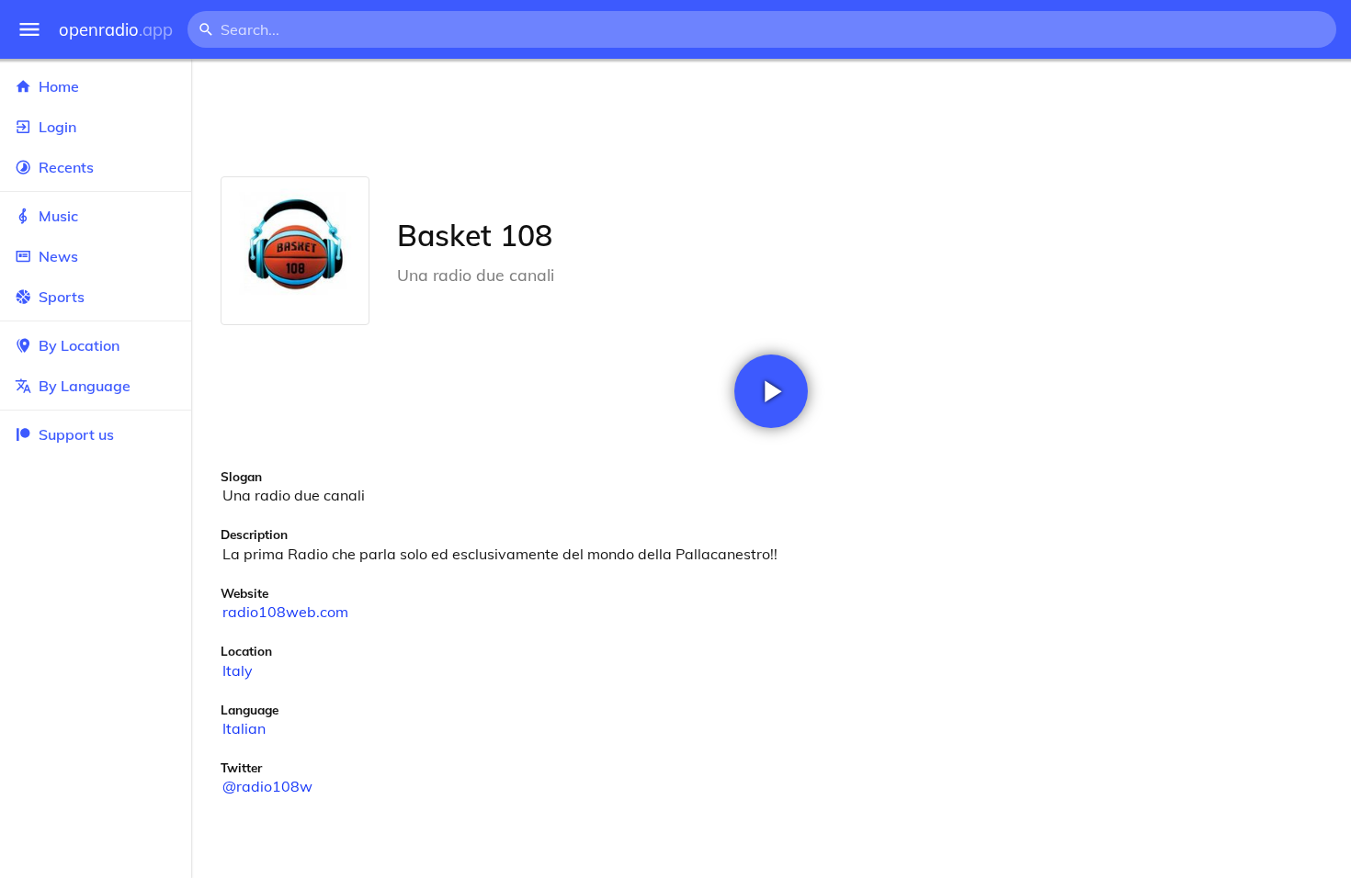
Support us (76, 434)
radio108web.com (285, 611)
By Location (79, 345)
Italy (237, 670)
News (58, 256)
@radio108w (267, 786)
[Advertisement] (771, 117)
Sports (62, 296)
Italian (244, 728)
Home (59, 86)
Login (57, 127)
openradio (116, 29)
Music (58, 216)
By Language (85, 386)
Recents (66, 167)
